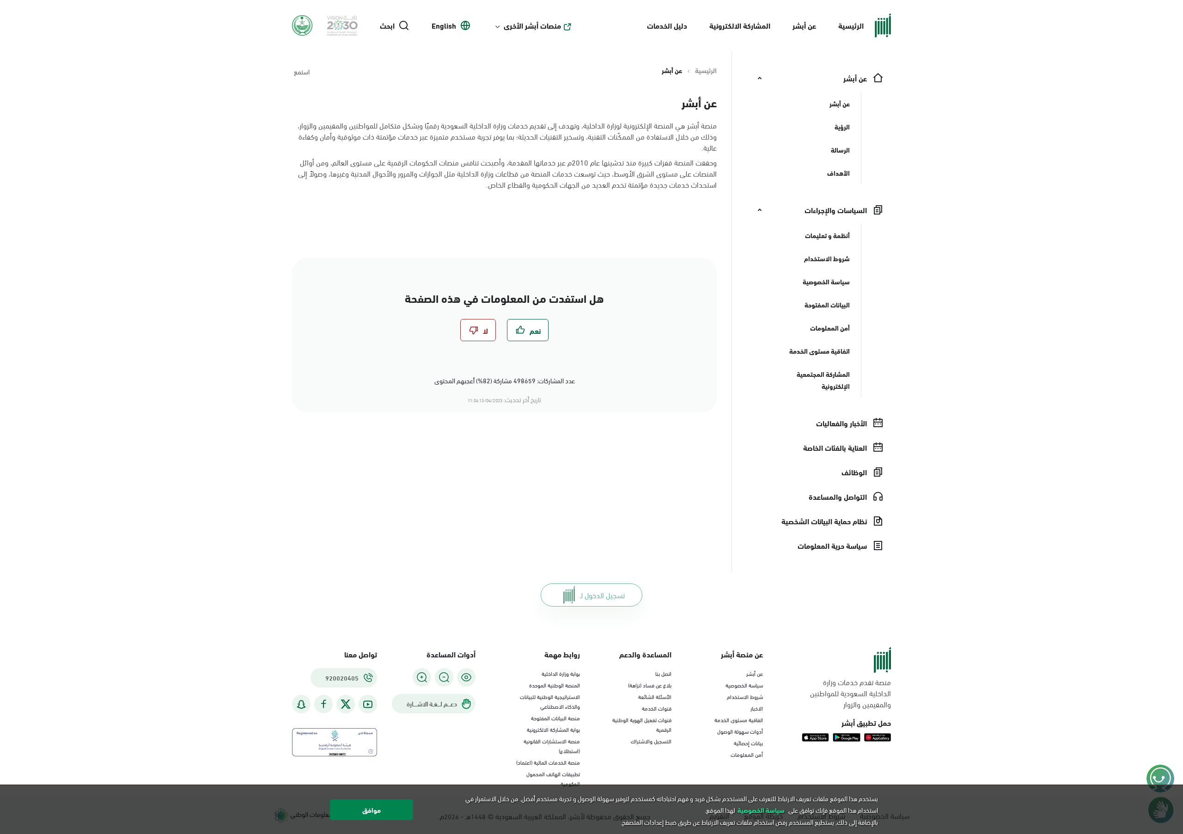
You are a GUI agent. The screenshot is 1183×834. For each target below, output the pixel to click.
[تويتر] (345, 704)
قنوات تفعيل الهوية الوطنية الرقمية (641, 724)
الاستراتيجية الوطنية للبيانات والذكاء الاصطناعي (550, 701)
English (444, 25)
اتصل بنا (663, 673)
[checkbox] (528, 330)
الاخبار (756, 708)
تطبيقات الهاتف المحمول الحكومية (553, 778)
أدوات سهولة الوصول (740, 731)
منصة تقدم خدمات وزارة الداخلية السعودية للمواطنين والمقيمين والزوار (850, 693)
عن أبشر (804, 25)
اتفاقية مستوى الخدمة (738, 719)
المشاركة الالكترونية (739, 25)
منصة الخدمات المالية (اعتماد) (548, 762)
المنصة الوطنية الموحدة (554, 685)
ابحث (387, 25)
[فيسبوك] (323, 704)
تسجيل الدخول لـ (602, 594)
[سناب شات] (301, 704)
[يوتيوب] (367, 704)
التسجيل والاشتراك (651, 741)
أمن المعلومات (747, 754)
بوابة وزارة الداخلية (561, 673)
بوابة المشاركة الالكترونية (553, 729)
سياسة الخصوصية (744, 685)
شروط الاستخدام (745, 696)
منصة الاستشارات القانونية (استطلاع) (552, 745)
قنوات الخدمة (656, 708)
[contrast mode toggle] (466, 677)
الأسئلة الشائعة (654, 696)
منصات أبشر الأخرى (532, 25)
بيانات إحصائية (748, 742)
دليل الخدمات (667, 25)
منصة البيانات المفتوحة (555, 717)
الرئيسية (851, 25)
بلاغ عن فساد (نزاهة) (649, 685)
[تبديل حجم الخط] (444, 677)
